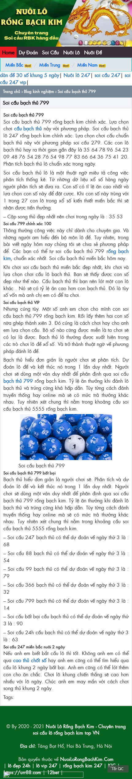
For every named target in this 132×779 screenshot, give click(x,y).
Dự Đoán (28, 52)
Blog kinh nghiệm (39, 91)
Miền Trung (49, 64)
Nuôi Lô (71, 52)
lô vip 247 (46, 765)
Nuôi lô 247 (77, 75)
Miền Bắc (14, 64)
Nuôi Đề (93, 52)
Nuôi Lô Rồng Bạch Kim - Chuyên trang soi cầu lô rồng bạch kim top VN (79, 729)
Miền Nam (87, 64)
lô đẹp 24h (20, 765)
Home (8, 52)
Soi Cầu (50, 52)
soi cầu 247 (107, 75)
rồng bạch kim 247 (82, 765)
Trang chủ (11, 91)
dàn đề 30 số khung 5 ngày (29, 75)
